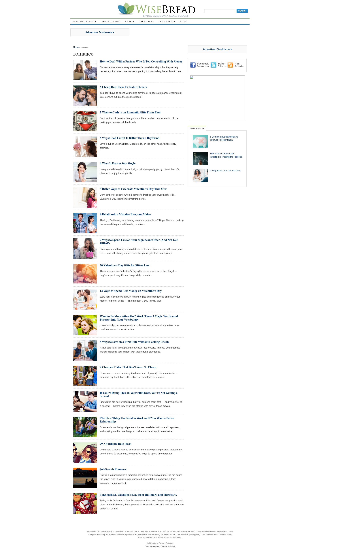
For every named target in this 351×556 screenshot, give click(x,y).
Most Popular (197, 128)
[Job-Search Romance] (85, 486)
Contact (169, 543)
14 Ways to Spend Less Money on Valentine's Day (131, 291)
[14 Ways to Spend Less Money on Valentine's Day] (85, 308)
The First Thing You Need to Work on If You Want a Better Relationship (137, 420)
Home (76, 46)
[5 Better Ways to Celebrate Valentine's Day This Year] (85, 206)
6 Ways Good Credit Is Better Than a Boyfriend (129, 138)
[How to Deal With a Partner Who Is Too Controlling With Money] (85, 78)
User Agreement (152, 546)
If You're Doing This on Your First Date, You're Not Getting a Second (139, 394)
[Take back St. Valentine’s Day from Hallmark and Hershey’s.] (85, 512)
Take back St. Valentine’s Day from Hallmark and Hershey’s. (138, 494)
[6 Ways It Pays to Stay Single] (85, 180)
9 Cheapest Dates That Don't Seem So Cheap (128, 367)
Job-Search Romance (113, 469)
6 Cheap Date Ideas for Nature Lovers (123, 87)
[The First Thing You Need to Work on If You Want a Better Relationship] (85, 435)
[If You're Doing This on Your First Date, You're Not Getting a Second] (85, 410)
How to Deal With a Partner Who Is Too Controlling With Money (141, 61)
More (183, 21)
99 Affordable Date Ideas (115, 443)
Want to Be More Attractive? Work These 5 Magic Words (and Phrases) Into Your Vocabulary (139, 318)
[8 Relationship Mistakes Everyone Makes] (85, 231)
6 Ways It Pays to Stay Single (117, 163)
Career (130, 21)
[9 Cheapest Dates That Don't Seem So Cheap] (85, 384)
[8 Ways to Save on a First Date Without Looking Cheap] (85, 359)
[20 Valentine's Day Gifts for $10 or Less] (85, 282)
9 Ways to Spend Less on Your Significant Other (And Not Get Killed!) (139, 241)
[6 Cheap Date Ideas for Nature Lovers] (85, 104)
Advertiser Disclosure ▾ (99, 32)
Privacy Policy (168, 546)
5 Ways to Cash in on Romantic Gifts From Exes (130, 112)
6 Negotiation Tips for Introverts (225, 170)
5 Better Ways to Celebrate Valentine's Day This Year (133, 189)
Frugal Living (111, 21)
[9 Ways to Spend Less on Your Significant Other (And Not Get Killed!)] (85, 257)
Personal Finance (85, 21)
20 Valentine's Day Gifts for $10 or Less (124, 265)
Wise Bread (159, 543)
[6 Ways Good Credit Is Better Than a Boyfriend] (85, 155)
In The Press (166, 21)
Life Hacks (147, 21)
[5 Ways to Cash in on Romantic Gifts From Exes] (85, 129)
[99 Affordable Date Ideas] (85, 461)
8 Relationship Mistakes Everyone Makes (125, 214)
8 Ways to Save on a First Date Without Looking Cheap (134, 342)
